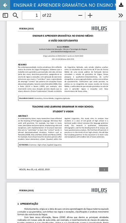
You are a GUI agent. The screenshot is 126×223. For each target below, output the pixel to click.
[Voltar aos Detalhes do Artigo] (5, 5)
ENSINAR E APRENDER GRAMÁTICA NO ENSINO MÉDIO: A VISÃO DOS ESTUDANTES (69, 5)
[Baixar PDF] (121, 5)
